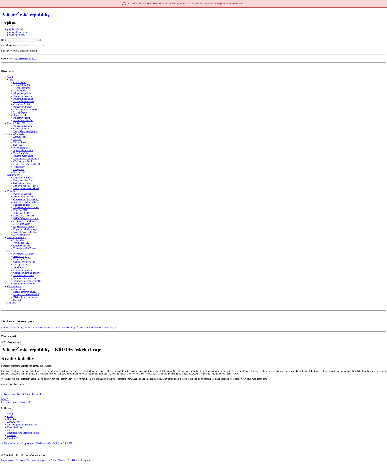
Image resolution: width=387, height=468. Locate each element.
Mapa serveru (21, 58)
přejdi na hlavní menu (17, 32)
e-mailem (16, 394)
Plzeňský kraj (68, 327)
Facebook (37, 394)
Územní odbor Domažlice (89, 327)
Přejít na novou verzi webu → (231, 3)
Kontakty (11, 419)
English (32, 58)
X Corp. (26, 394)
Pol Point (11, 435)
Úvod (10, 413)
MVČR (4, 399)
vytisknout (6, 394)
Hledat (4, 40)
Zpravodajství (109, 327)
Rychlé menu (7, 45)
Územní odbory (14, 427)
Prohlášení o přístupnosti (79, 460)
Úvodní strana (8, 327)
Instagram (42, 460)
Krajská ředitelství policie (48, 327)
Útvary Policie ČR (25, 327)
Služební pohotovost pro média (22, 424)
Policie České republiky (25, 14)
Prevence (11, 430)
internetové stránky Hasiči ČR (15, 402)
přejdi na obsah (14, 29)
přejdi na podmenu (16, 34)
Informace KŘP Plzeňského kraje (23, 432)
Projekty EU (13, 438)
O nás (10, 416)
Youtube (62, 460)
